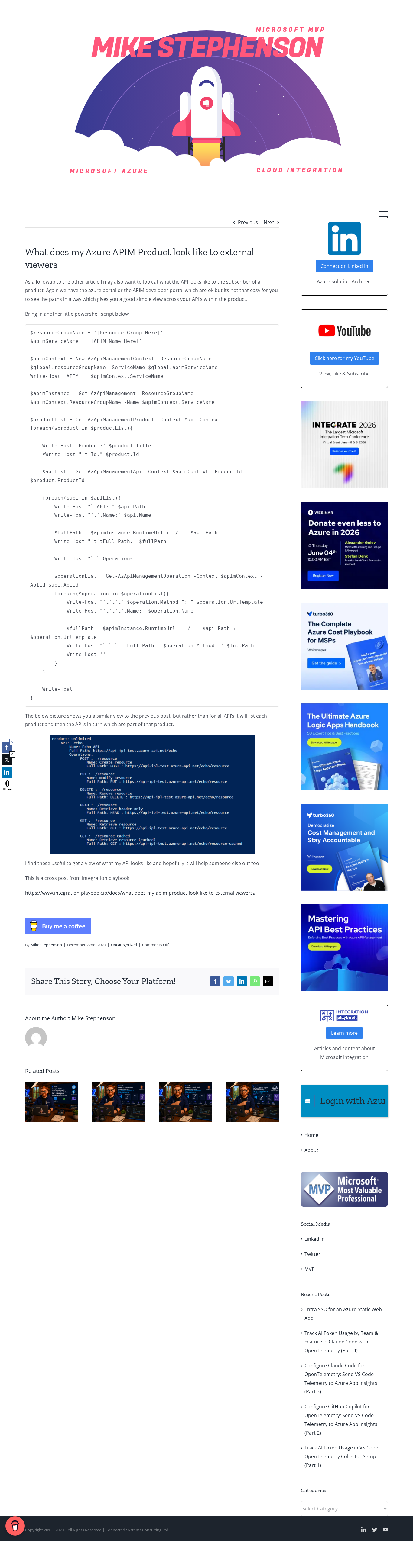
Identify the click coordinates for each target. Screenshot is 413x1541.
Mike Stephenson (46, 944)
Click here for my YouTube (344, 358)
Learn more (344, 1033)
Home (311, 1135)
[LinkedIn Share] (7, 772)
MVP (309, 1269)
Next (269, 222)
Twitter (312, 1254)
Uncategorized (124, 944)
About (311, 1150)
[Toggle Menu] (383, 214)
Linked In (314, 1239)
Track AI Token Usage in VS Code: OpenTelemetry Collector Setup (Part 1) (341, 1456)
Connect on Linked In (344, 266)
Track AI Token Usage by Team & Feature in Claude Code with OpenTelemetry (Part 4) (341, 1342)
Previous (248, 222)
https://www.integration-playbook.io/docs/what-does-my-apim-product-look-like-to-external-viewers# (140, 893)
